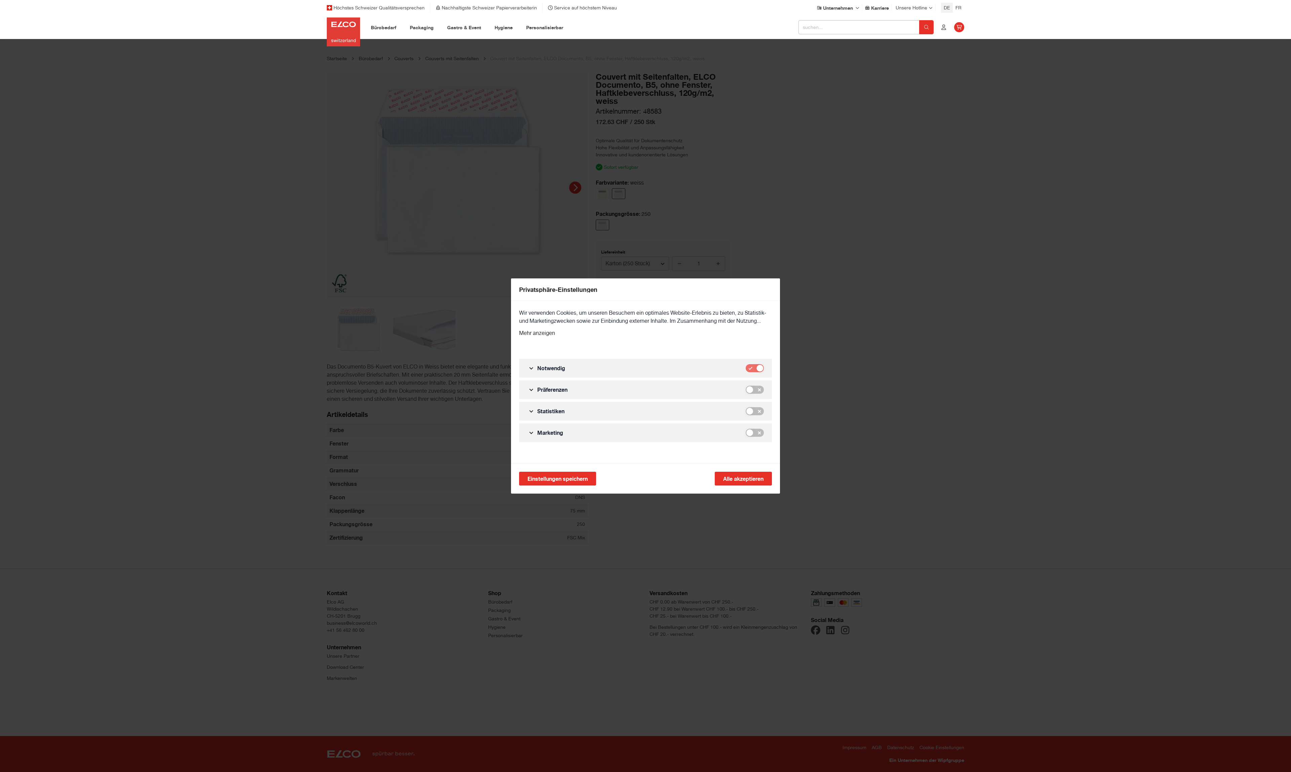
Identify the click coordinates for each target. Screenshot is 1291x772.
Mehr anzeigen (537, 333)
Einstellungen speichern (557, 478)
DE (947, 7)
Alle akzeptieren (743, 478)
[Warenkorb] (959, 27)
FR (958, 7)
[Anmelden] (944, 27)
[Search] (926, 27)
